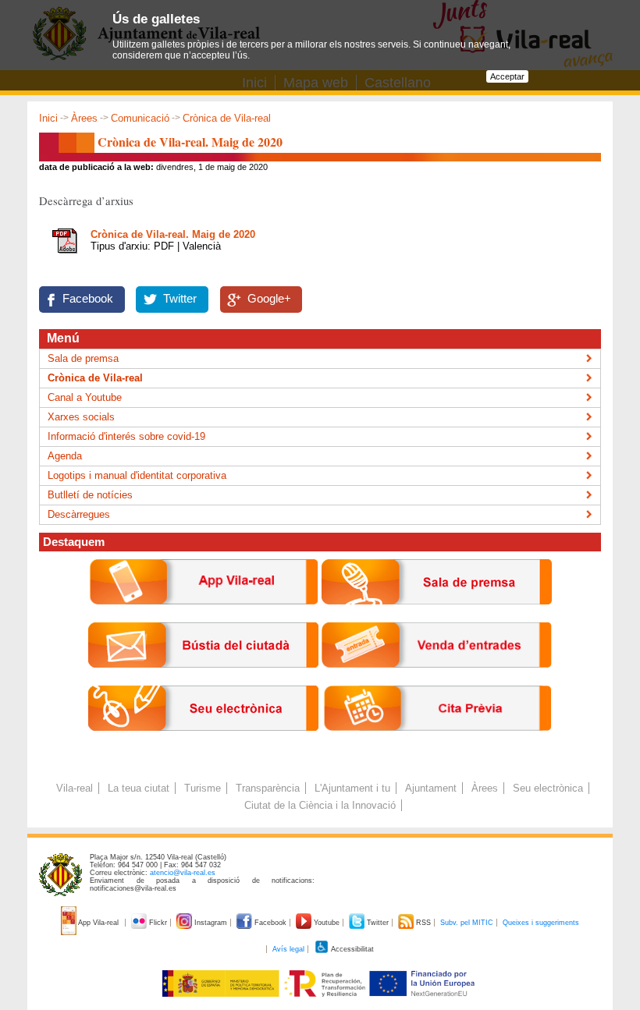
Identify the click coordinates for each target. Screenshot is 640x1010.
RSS (423, 923)
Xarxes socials (81, 417)
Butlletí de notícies (90, 495)
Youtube (326, 923)
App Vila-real (98, 923)
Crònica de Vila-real (227, 118)
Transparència (268, 788)
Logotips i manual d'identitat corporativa (137, 475)
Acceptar (507, 76)
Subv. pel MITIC (466, 923)
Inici (48, 118)
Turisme (202, 788)
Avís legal (288, 949)
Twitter (180, 298)
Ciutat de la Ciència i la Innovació (320, 805)
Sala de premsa (83, 358)
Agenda (65, 456)
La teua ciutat (138, 788)
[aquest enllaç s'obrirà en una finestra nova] (203, 743)
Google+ (269, 298)
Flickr (158, 923)
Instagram (210, 923)
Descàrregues (79, 514)
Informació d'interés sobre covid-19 (126, 436)
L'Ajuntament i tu (352, 788)
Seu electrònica (548, 788)
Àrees (84, 118)
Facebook (87, 298)
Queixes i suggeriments (541, 923)
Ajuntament (431, 788)
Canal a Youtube (85, 397)
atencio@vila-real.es (182, 873)
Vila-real (74, 788)
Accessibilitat (351, 949)
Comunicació (140, 118)
